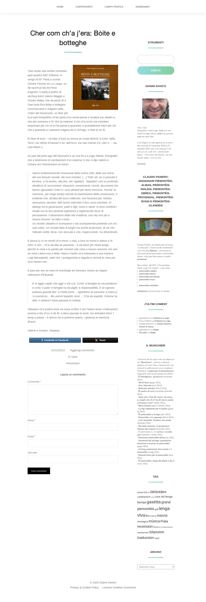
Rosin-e (157, 527)
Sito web (32, 452)
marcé (153, 516)
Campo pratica (114, 6)
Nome (32, 420)
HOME (60, 6)
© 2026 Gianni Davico (103, 582)
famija (141, 502)
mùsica (154, 521)
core (152, 497)
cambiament (143, 496)
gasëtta (154, 502)
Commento (34, 381)
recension (73, 363)
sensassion (143, 532)
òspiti (156, 538)
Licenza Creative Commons (119, 587)
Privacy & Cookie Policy (84, 587)
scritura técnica (167, 527)
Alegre (156, 330)
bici (148, 492)
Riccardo (143, 332)
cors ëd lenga (164, 496)
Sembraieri (142, 6)
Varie (74, 356)
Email (31, 436)
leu (148, 515)
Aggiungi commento (82, 350)
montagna (142, 521)
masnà (162, 515)
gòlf (156, 509)
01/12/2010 (58, 350)
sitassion (156, 532)
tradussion (145, 538)
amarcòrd (142, 492)
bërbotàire (158, 492)
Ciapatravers (84, 6)
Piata (164, 521)
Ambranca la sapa (161, 318)
